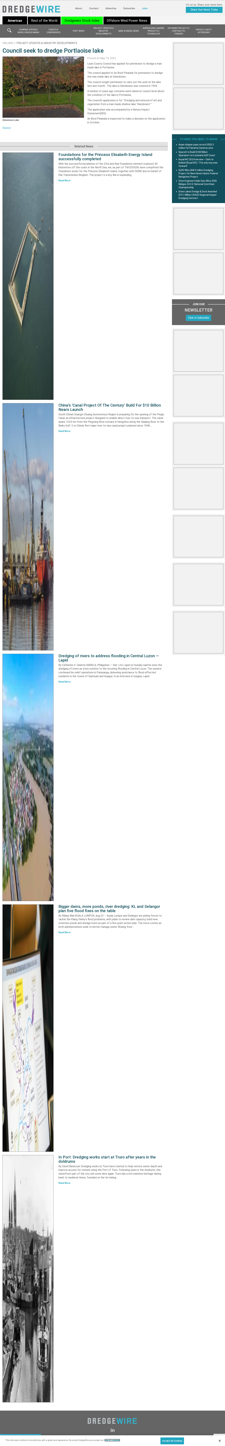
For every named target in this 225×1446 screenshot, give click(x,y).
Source (6, 127)
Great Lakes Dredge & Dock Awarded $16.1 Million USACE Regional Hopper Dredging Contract (198, 194)
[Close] (219, 1440)
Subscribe (129, 8)
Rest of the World (44, 21)
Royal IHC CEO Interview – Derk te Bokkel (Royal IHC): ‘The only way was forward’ (198, 162)
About (78, 8)
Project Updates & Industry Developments (103, 31)
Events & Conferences (53, 31)
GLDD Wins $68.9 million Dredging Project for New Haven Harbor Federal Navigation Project (198, 173)
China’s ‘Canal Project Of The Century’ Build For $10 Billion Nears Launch (109, 407)
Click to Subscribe (198, 317)
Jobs (145, 8)
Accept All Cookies (172, 1441)
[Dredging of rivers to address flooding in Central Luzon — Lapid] (28, 777)
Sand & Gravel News (128, 31)
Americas (15, 21)
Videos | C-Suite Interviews (203, 31)
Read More (64, 180)
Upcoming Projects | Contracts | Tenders (178, 31)
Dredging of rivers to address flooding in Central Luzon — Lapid (108, 658)
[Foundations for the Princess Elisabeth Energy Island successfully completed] (28, 276)
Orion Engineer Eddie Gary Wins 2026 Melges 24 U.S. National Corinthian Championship (198, 184)
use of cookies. (112, 1440)
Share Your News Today (204, 9)
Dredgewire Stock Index (82, 21)
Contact (93, 8)
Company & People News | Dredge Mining (28, 31)
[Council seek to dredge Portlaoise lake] (43, 86)
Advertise (110, 8)
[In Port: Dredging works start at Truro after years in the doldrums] (28, 1278)
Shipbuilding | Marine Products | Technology (153, 31)
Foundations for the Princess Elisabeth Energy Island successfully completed (105, 156)
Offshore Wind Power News (127, 21)
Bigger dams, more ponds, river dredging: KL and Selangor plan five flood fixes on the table (109, 908)
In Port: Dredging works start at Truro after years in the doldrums (107, 1159)
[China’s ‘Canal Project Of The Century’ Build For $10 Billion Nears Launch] (28, 526)
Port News (78, 31)
